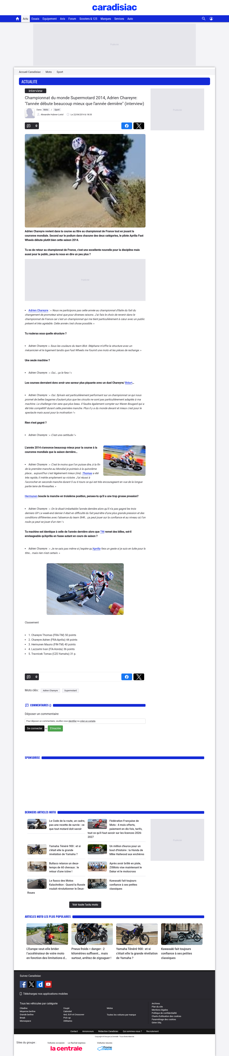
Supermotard (70, 690)
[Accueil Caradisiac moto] (17, 18)
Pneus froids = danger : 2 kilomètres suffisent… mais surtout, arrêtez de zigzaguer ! (91, 953)
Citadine (23, 1008)
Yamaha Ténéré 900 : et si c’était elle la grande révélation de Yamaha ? (65, 850)
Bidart (128, 382)
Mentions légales (160, 1010)
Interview (35, 91)
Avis (62, 18)
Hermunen (31, 496)
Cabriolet (67, 1011)
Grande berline (27, 1014)
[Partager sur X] (139, 124)
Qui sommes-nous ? (132, 1031)
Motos (110, 1008)
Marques (106, 18)
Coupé (66, 1008)
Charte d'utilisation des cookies (166, 1016)
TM (102, 531)
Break (22, 1017)
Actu (25, 18)
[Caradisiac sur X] (32, 985)
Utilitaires (67, 1021)
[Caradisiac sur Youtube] (48, 985)
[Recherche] (204, 18)
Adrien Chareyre (38, 310)
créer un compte (87, 721)
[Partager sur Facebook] (127, 124)
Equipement (50, 18)
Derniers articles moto (40, 812)
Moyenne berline (27, 1011)
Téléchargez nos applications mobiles (45, 993)
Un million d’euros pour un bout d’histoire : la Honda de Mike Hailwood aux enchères (126, 850)
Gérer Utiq (156, 1022)
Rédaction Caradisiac (108, 1031)
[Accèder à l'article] (37, 824)
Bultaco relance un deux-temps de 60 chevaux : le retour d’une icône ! (64, 867)
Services (119, 18)
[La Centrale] (66, 1051)
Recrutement (152, 1031)
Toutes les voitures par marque (121, 1014)
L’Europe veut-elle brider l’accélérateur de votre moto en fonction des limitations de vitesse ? (46, 953)
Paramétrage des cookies (164, 1019)
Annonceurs (88, 1031)
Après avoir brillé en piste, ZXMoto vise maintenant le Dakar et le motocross (125, 867)
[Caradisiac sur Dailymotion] (40, 985)
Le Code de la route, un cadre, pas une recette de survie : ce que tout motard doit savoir (67, 824)
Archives (156, 1003)
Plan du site (157, 1006)
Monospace (25, 1021)
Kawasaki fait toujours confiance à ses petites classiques (123, 884)
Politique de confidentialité (164, 1013)
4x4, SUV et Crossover (73, 1014)
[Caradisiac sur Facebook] (23, 985)
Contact (74, 1031)
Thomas (87, 473)
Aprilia (96, 548)
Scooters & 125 (88, 18)
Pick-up (67, 1017)
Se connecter (34, 728)
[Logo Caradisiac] (114, 13)
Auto (130, 18)
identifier (72, 721)
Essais (35, 18)
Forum (72, 18)
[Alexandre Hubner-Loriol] (30, 117)
